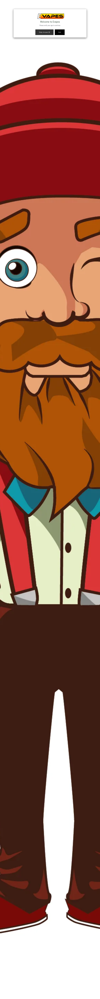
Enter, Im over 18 (44, 32)
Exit (59, 32)
